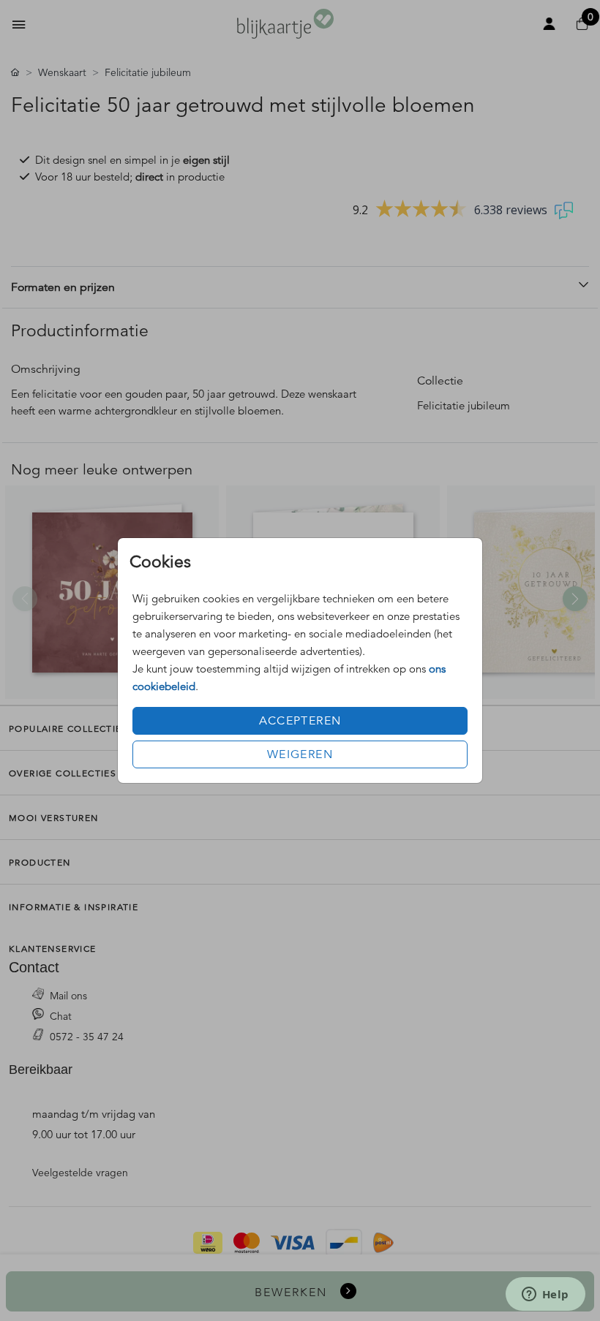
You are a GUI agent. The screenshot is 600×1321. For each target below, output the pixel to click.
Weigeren (300, 754)
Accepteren (300, 721)
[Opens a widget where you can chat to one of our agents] (545, 1295)
